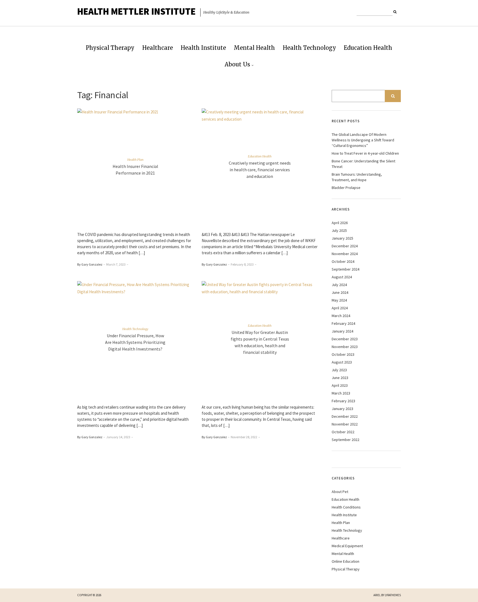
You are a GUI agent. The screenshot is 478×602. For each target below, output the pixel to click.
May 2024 (339, 300)
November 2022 (345, 424)
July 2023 (339, 369)
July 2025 (339, 230)
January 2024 (342, 331)
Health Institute (203, 47)
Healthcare (157, 47)
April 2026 (340, 222)
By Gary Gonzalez (89, 264)
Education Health (368, 47)
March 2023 (341, 393)
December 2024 (345, 245)
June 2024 (340, 292)
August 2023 (342, 362)
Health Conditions (346, 507)
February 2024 (343, 323)
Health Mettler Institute (136, 11)
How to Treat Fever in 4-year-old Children (365, 153)
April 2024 (340, 307)
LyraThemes (393, 595)
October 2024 (343, 261)
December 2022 (345, 416)
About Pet (340, 491)
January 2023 (342, 408)
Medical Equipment (347, 545)
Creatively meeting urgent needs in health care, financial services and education (260, 169)
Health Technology (309, 47)
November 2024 (345, 253)
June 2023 (340, 377)
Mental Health (254, 47)
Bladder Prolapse (346, 187)
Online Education (345, 561)
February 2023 (343, 400)
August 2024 (342, 276)
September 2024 (345, 269)
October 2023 (343, 354)
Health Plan (135, 160)
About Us (237, 64)
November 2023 (345, 346)
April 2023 (340, 385)
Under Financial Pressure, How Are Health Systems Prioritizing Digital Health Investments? (135, 342)
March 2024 (341, 315)
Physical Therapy (110, 47)
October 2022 (343, 431)
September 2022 (345, 439)
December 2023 (345, 338)
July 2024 (339, 284)
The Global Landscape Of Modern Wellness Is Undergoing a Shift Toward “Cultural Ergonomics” (363, 140)
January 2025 (342, 238)
